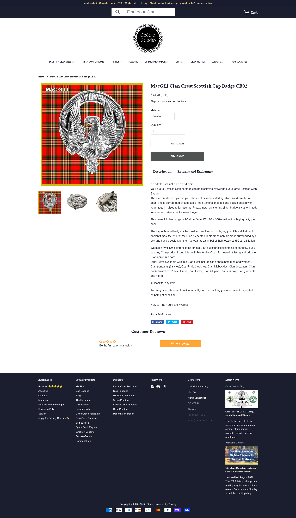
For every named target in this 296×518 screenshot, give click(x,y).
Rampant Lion (83, 441)
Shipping (155, 101)
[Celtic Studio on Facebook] (153, 387)
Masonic (133, 61)
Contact (42, 395)
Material (155, 110)
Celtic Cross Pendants (88, 413)
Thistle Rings (83, 400)
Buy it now (177, 156)
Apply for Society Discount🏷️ (54, 418)
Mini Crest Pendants (124, 395)
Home (41, 76)
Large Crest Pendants (125, 386)
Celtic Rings (82, 404)
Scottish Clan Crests (61, 61)
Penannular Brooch (123, 413)
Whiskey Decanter (85, 432)
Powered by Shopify (165, 504)
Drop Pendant (120, 409)
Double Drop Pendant (125, 404)
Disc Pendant (120, 391)
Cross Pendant (121, 400)
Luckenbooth (83, 409)
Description (162, 171)
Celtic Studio (146, 504)
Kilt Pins (80, 386)
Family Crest (180, 304)
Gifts (179, 61)
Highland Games (234, 442)
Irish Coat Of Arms (94, 61)
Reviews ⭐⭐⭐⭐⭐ (50, 386)
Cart (254, 12)
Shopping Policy (47, 409)
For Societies (239, 61)
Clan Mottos (198, 61)
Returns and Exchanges (195, 171)
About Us (217, 61)
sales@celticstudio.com (200, 420)
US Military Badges (156, 61)
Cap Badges (82, 391)
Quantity (156, 124)
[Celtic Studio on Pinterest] (158, 387)
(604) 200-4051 (196, 414)
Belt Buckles (82, 423)
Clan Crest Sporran (86, 418)
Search (42, 413)
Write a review (180, 343)
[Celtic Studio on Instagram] (163, 387)
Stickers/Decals (84, 436)
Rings (116, 61)
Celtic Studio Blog (234, 386)
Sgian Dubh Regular (87, 427)
